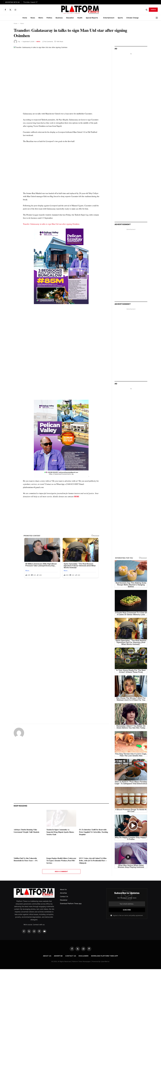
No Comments (48, 41)
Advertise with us (12, 2)
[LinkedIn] (6, 129)
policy (133, 915)
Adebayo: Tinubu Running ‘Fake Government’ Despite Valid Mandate (26, 830)
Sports (120, 18)
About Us (63, 889)
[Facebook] (6, 119)
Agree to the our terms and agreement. (127, 915)
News (33, 18)
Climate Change (132, 18)
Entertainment (108, 18)
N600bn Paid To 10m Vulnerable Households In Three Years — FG (26, 859)
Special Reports (92, 18)
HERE (76, 496)
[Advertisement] (61, 169)
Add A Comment (61, 871)
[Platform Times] (80, 9)
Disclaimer (63, 900)
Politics (49, 18)
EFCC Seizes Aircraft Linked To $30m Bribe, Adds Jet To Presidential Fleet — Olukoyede (93, 860)
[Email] (6, 139)
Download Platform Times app (71, 903)
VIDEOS (153, 9)
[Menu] (157, 17)
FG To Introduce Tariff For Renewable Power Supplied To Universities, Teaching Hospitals (93, 832)
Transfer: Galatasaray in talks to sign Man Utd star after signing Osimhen (51, 224)
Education (70, 18)
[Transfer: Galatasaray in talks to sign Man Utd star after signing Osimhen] (61, 77)
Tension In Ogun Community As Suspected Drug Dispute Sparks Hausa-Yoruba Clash (60, 832)
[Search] (146, 9)
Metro (40, 18)
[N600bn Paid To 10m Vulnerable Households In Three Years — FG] (29, 846)
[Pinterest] (6, 134)
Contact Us (64, 896)
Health (79, 18)
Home (24, 18)
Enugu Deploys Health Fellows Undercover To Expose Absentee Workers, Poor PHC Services (61, 860)
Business (59, 18)
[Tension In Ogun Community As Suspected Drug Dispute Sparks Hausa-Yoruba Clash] (61, 818)
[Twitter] (6, 124)
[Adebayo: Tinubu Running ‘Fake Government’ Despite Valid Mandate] (29, 818)
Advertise (63, 893)
